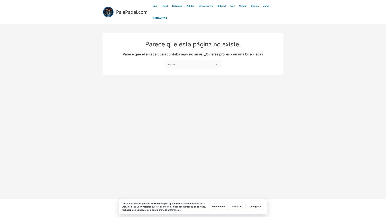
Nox (232, 6)
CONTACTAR (160, 18)
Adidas (190, 6)
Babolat (221, 6)
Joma (266, 6)
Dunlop (255, 6)
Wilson (243, 6)
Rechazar (237, 206)
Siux (155, 6)
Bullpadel (177, 6)
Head (165, 6)
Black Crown (206, 6)
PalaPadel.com (131, 12)
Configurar (255, 206)
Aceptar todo (218, 206)
